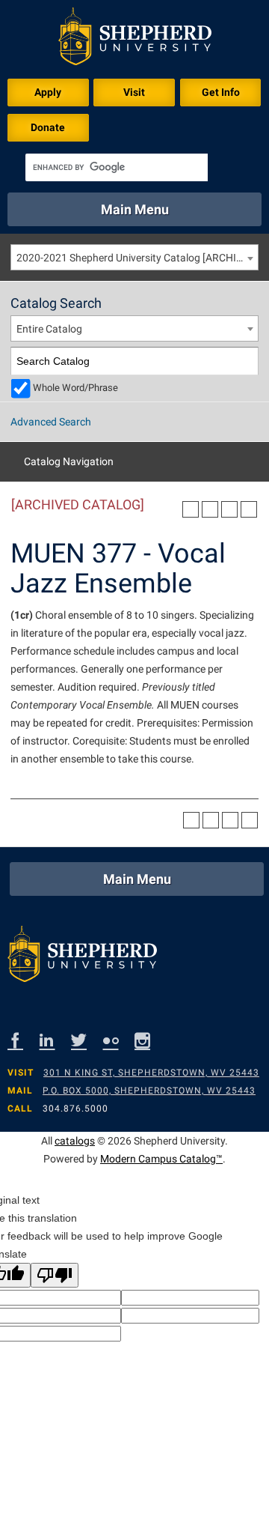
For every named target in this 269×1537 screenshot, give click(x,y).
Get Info (221, 92)
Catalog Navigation (69, 461)
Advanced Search (50, 422)
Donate (48, 127)
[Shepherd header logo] (134, 39)
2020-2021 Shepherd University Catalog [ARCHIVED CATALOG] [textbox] (137, 258)
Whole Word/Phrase (75, 387)
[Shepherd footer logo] (82, 957)
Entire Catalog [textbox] (49, 329)
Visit (134, 92)
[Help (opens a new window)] (249, 509)
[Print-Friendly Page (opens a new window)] (229, 509)
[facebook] (23, 1040)
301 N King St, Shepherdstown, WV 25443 (151, 1072)
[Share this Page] (210, 509)
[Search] (245, 361)
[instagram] (150, 1040)
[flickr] (119, 1040)
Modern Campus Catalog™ (161, 1159)
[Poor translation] (54, 1275)
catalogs (75, 1141)
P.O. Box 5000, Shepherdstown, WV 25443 (149, 1090)
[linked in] (56, 1040)
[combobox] (134, 257)
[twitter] (87, 1040)
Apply (47, 92)
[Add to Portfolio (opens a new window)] (190, 509)
